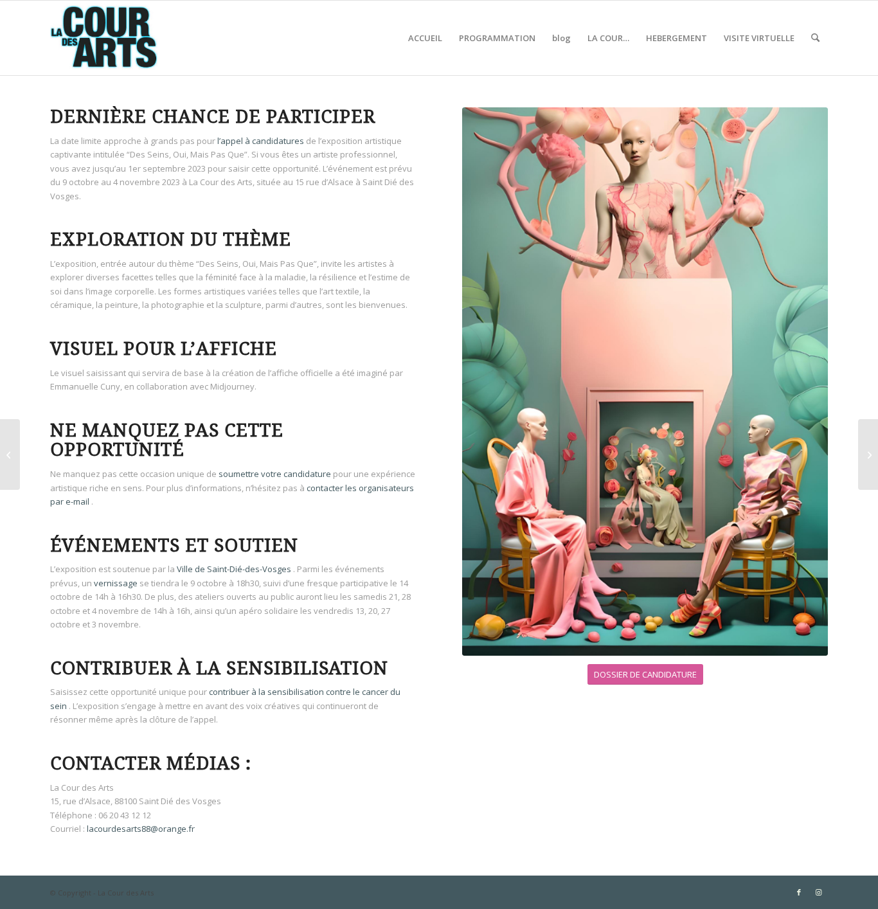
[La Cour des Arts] (103, 38)
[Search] (815, 38)
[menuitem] (425, 38)
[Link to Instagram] (818, 892)
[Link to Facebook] (799, 892)
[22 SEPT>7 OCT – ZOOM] (868, 454)
